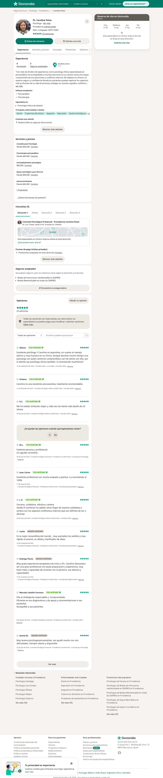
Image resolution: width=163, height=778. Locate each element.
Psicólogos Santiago (25, 681)
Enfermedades (55, 756)
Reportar (70, 366)
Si (50, 435)
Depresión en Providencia (72, 685)
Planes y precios (90, 742)
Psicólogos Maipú (24, 694)
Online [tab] (35, 212)
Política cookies (21, 753)
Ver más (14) (21, 702)
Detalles (34, 146)
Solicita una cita (122, 42)
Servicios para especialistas (95, 745)
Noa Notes (91, 748)
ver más (19, 86)
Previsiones (71, 49)
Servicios (52, 753)
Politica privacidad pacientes (26, 748)
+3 (88, 113)
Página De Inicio (20, 11)
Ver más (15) (67, 702)
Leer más (29, 771)
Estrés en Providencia (71, 681)
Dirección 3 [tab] (61, 212)
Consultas (57, 49)
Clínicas (51, 745)
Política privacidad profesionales (28, 750)
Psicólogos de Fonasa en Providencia (123, 681)
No (55, 435)
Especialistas (54, 742)
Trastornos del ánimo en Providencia (77, 694)
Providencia (49, 224)
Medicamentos (55, 750)
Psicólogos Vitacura (24, 698)
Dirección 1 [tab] (23, 212)
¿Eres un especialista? (135, 4)
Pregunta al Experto (57, 748)
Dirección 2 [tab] (47, 212)
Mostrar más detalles (54, 130)
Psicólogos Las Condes (26, 685)
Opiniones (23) (86, 49)
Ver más (60, 665)
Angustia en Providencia (72, 690)
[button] (34, 41)
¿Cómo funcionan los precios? (32, 197)
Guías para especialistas (94, 750)
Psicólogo (33, 11)
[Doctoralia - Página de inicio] (29, 3)
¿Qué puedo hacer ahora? (29, 242)
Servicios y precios (40, 49)
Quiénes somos (21, 756)
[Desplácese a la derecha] (90, 50)
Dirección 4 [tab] (75, 212)
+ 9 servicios (22, 190)
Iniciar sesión (115, 4)
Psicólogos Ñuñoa (24, 690)
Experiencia (23, 49)
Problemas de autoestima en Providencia (79, 698)
